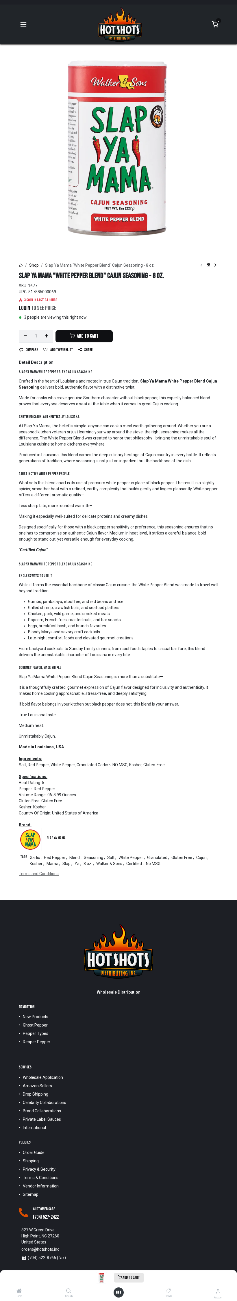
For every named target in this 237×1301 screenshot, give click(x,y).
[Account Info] (218, 1291)
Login (24, 308)
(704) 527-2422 (46, 1217)
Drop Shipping (35, 1094)
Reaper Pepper (36, 1042)
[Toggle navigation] (23, 24)
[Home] (19, 1291)
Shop (34, 265)
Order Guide (34, 1152)
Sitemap (30, 1194)
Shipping (31, 1161)
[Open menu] (118, 1292)
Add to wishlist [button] (61, 349)
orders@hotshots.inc (40, 1249)
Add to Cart (131, 1277)
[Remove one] (25, 336)
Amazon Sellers (37, 1085)
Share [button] (88, 349)
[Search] (68, 1291)
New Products (35, 1016)
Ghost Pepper (35, 1025)
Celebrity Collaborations (44, 1102)
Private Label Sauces (42, 1119)
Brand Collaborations (42, 1111)
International (34, 1127)
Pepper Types (35, 1033)
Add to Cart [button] (87, 336)
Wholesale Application (43, 1077)
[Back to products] (208, 265)
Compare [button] (31, 349)
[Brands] (168, 1291)
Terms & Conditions (40, 1177)
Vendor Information (41, 1186)
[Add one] (47, 336)
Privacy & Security (39, 1169)
